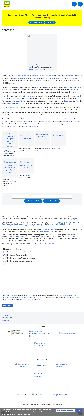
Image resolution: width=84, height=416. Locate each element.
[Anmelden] (74, 4)
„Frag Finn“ (75, 219)
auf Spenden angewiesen (19, 236)
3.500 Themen (70, 236)
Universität (13, 126)
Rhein (15, 78)
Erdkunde (5, 320)
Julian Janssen (43, 231)
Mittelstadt (18, 76)
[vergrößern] (55, 65)
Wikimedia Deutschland (67, 222)
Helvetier (35, 89)
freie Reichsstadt (30, 96)
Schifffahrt (26, 121)
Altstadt (4, 121)
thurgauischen (72, 78)
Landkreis (70, 81)
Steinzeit (47, 87)
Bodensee (23, 78)
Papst (66, 101)
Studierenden (33, 126)
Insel (78, 121)
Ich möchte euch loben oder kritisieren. (19, 261)
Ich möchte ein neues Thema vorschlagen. (20, 258)
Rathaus (47, 148)
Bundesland (35, 76)
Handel (78, 96)
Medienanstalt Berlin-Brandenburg (37, 226)
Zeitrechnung (74, 89)
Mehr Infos (50, 22)
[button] (65, 410)
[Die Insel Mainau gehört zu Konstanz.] (26, 165)
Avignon (11, 103)
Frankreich (19, 103)
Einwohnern (69, 76)
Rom (77, 101)
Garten (68, 121)
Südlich (36, 78)
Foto (38, 67)
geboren (12, 155)
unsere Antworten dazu (45, 244)
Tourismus (39, 119)
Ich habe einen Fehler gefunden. (17, 255)
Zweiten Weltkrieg (10, 107)
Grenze (50, 78)
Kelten (18, 89)
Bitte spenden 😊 (36, 22)
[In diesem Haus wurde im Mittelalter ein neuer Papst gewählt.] (10, 167)
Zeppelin (30, 69)
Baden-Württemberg (47, 76)
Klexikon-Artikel (7, 318)
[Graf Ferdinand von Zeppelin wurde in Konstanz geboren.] (10, 140)
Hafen (30, 67)
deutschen (27, 76)
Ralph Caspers (50, 229)
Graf (4, 151)
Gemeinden (38, 81)
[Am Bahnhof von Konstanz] (26, 139)
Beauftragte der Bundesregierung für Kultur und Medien (22, 224)
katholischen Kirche (18, 101)
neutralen (60, 110)
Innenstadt (33, 65)
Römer (64, 87)
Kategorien (5, 315)
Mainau (27, 175)
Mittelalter (7, 96)
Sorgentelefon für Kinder (26, 299)
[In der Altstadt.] (58, 138)
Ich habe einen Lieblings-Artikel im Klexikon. (20, 252)
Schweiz (58, 78)
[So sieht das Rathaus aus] (42, 139)
